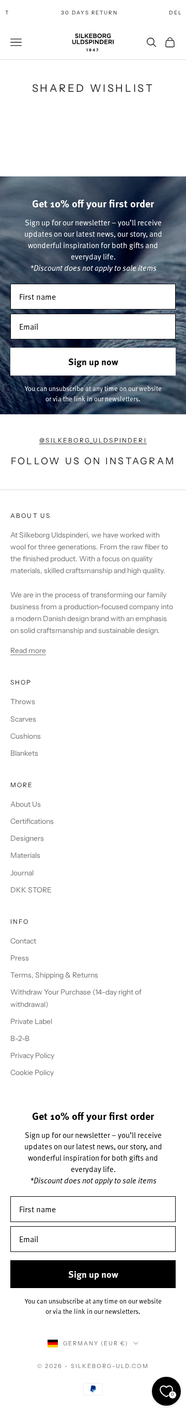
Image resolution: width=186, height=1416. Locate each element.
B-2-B (19, 1038)
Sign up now (93, 361)
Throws (22, 701)
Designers (27, 838)
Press (19, 958)
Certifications (32, 821)
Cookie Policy (32, 1072)
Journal (22, 872)
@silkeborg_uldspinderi (93, 440)
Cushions (25, 736)
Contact (23, 941)
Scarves (23, 719)
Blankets (24, 753)
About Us (25, 804)
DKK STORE (31, 889)
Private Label (31, 1021)
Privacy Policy (32, 1055)
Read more (28, 650)
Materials (25, 855)
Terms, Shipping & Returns (54, 975)
